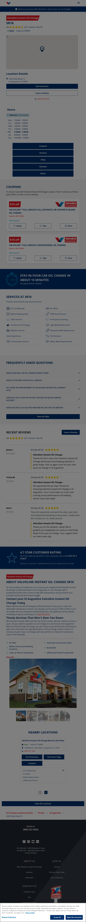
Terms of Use (29, 913)
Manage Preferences (9, 917)
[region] (43, 912)
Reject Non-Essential (74, 917)
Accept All (57, 917)
